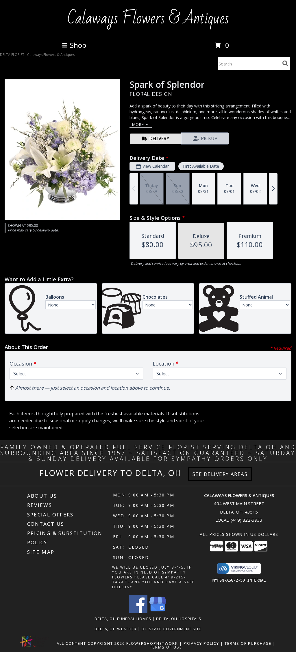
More (138, 124)
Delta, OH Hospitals (178, 618)
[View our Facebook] (138, 611)
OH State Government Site (171, 628)
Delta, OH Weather (115, 628)
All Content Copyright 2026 (91, 643)
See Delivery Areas (220, 474)
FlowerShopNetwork (152, 643)
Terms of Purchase (248, 643)
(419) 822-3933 (246, 520)
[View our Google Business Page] (158, 611)
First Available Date (201, 166)
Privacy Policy (201, 643)
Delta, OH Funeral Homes (123, 618)
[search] (285, 63)
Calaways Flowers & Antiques (148, 18)
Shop (78, 45)
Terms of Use (166, 647)
